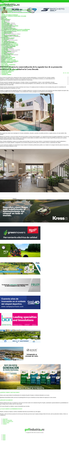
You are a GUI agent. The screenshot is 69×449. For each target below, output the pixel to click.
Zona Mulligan (4, 36)
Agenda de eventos (5, 5)
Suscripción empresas (6, 33)
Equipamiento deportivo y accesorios (9, 44)
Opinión (3, 20)
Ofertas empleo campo (6, 56)
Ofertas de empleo (5, 19)
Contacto (5, 423)
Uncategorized (4, 73)
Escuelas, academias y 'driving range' (9, 45)
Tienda (3, 34)
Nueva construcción (5, 55)
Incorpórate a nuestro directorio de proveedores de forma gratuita (16, 12)
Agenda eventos (5, 39)
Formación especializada (7, 11)
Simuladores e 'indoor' (6, 68)
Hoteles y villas (4, 50)
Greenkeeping (4, 48)
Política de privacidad (6, 27)
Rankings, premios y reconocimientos (9, 61)
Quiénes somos (6, 422)
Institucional (4, 52)
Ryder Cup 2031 (5, 65)
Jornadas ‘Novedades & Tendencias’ (9, 14)
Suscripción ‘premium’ (6, 31)
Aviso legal (3, 7)
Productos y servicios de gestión (8, 59)
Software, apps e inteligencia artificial (9, 69)
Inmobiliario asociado (6, 51)
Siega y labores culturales (7, 67)
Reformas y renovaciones (7, 62)
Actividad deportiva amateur (8, 37)
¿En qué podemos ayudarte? (7, 3)
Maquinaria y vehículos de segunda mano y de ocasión (13, 16)
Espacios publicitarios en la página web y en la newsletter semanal (16, 9)
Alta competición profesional (7, 41)
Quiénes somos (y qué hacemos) (8, 28)
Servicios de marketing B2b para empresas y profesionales (14, 30)
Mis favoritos (4, 18)
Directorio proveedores (6, 8)
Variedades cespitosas (6, 74)
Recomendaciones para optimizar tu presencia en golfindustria (15, 29)
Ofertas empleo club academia (8, 57)
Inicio (2, 2)
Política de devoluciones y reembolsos (9, 25)
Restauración (4, 63)
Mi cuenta (3, 17)
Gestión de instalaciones (6, 47)
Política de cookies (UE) (6, 24)
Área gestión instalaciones (7, 6)
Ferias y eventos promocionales (8, 46)
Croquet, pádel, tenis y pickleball (8, 42)
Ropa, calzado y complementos (8, 64)
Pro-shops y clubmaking (6, 58)
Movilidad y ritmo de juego (7, 53)
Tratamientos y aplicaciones (7, 70)
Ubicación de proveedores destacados (9, 35)
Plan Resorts (4, 22)
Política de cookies (5, 23)
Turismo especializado (6, 72)
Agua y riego (4, 40)
